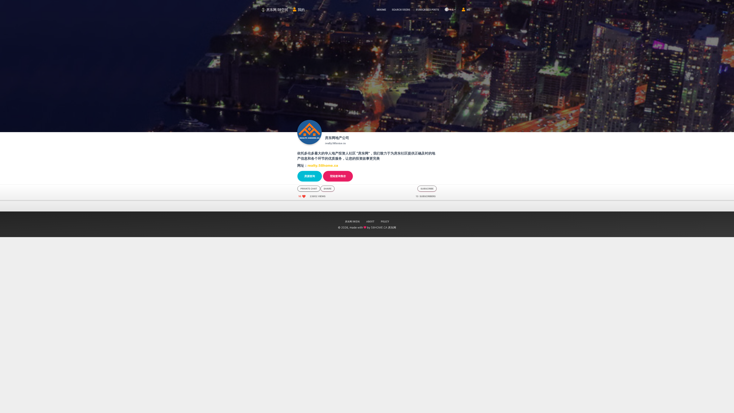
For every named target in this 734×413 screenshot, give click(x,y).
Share (327, 188)
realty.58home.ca (323, 165)
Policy (385, 221)
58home (381, 9)
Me (468, 9)
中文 (451, 9)
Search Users (401, 9)
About (370, 221)
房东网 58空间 (277, 9)
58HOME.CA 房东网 (383, 227)
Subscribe (427, 188)
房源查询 (309, 176)
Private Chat (308, 188)
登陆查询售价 (338, 176)
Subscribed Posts (427, 9)
